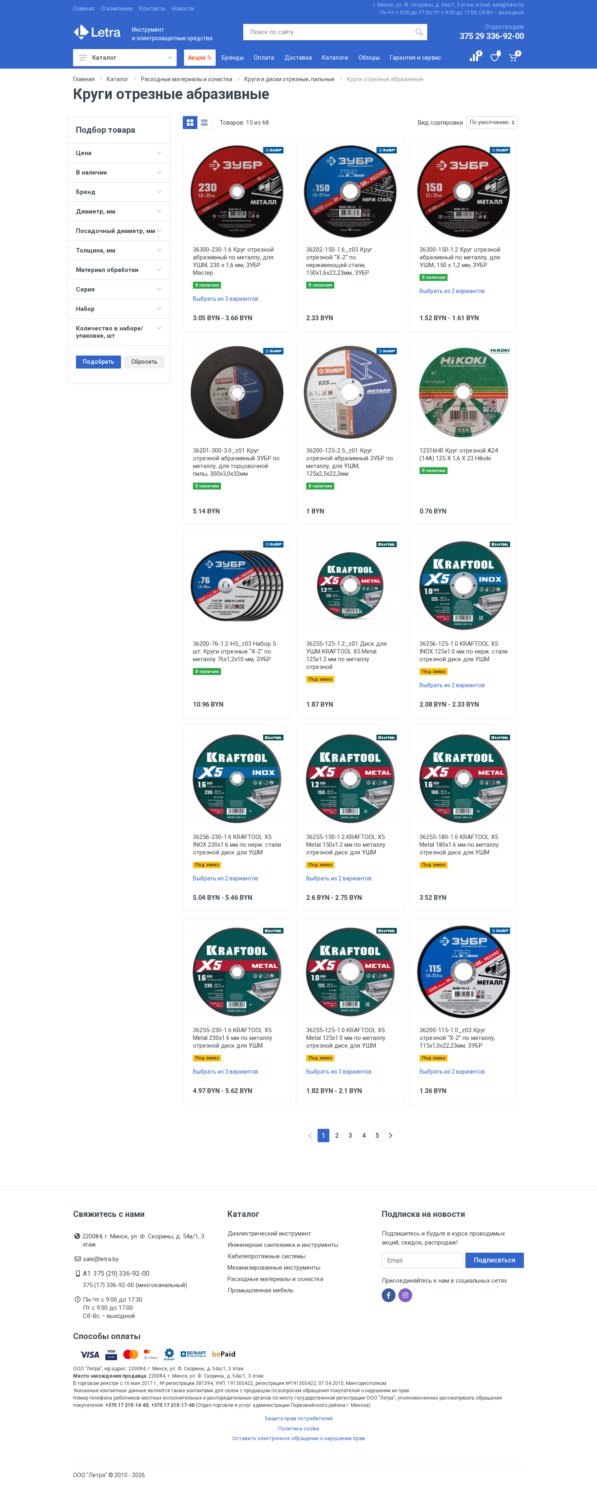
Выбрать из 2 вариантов (452, 291)
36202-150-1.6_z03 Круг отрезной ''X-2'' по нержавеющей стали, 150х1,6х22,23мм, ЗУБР (339, 261)
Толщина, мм (95, 250)
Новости (183, 8)
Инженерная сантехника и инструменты (282, 1245)
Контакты (152, 8)
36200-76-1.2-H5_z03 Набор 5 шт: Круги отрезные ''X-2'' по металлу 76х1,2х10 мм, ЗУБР (234, 651)
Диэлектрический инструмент (269, 1233)
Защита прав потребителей (298, 1418)
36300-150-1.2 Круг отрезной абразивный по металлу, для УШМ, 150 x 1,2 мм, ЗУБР (460, 257)
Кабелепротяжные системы (266, 1256)
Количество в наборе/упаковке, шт (109, 332)
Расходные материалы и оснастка (275, 1279)
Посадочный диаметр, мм (115, 231)
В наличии (91, 172)
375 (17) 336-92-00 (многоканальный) (135, 1285)
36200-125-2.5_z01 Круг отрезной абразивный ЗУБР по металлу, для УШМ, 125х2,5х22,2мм (349, 462)
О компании (117, 8)
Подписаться (494, 1260)
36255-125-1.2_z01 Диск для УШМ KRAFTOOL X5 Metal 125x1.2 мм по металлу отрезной (346, 655)
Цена (83, 153)
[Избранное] (494, 58)
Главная (84, 8)
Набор (85, 309)
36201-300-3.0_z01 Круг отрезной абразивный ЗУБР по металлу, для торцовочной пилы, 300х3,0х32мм (236, 462)
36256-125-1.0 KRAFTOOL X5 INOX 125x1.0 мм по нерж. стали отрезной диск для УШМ (464, 651)
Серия (85, 289)
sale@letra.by (101, 1259)
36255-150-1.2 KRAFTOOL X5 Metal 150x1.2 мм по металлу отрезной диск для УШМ (345, 844)
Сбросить (144, 361)
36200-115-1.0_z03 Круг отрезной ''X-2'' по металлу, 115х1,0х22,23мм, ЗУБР (457, 1038)
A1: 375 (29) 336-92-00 (116, 1273)
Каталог (104, 57)
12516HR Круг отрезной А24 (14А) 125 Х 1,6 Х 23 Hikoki (459, 454)
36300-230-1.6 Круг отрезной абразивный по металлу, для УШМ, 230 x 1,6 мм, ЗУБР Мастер (233, 261)
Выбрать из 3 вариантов (225, 298)
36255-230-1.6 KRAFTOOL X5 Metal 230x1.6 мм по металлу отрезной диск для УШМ (232, 1038)
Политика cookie (298, 1429)
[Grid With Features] (190, 122)
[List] (204, 122)
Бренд (85, 192)
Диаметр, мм (95, 211)
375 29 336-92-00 (492, 36)
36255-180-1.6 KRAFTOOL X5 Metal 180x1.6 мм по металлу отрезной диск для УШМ (459, 844)
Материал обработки (107, 270)
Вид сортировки (440, 122)
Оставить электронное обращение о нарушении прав (298, 1438)
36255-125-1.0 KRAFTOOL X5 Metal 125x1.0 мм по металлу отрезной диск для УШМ (345, 1038)
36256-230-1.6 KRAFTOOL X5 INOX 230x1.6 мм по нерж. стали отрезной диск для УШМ (237, 844)
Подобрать (98, 361)
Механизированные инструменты (273, 1267)
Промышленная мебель (260, 1290)
